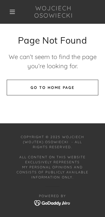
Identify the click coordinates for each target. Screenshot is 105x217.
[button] (12, 11)
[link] (53, 11)
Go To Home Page (52, 87)
